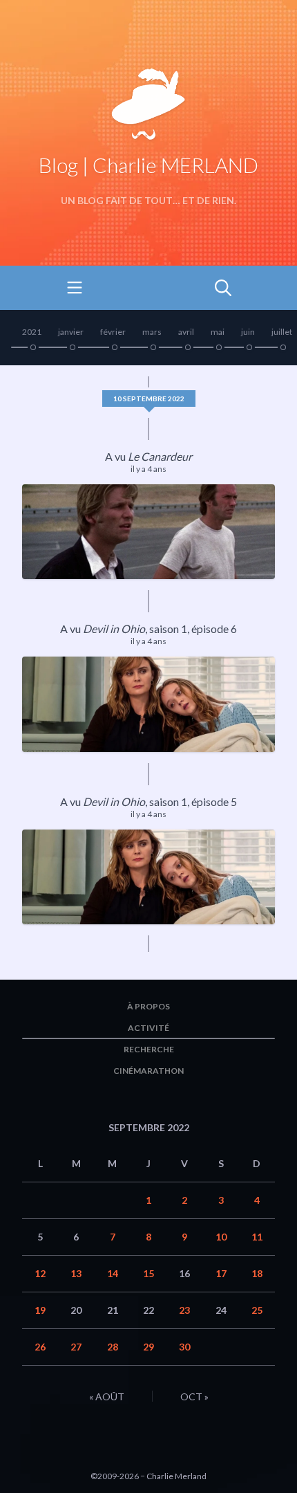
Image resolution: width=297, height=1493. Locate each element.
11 (256, 1237)
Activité (148, 1028)
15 (148, 1273)
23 (184, 1310)
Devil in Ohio (114, 628)
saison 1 (168, 628)
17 (221, 1273)
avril (186, 332)
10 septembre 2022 (148, 398)
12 (40, 1273)
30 (184, 1347)
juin (248, 332)
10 (221, 1237)
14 (112, 1273)
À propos (148, 1006)
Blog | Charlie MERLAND (148, 164)
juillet (281, 332)
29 (148, 1347)
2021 (31, 332)
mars (152, 332)
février (113, 332)
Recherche (149, 1049)
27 (76, 1347)
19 (40, 1310)
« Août (106, 1396)
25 (256, 1310)
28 (112, 1347)
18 (256, 1273)
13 (76, 1273)
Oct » (194, 1396)
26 (40, 1347)
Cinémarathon (148, 1070)
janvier (71, 332)
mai (217, 332)
